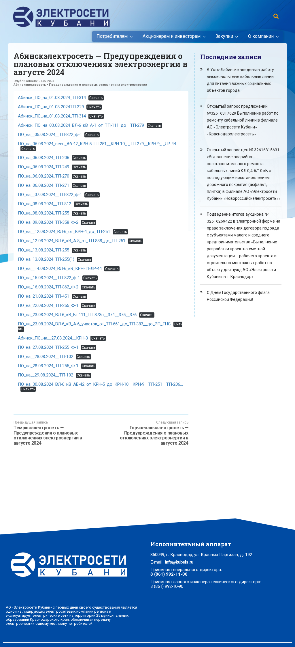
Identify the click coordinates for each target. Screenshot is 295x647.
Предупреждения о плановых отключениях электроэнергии (98, 85)
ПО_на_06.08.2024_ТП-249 (43, 166)
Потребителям (112, 36)
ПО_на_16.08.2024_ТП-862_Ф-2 (48, 287)
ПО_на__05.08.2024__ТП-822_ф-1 (50, 134)
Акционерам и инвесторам (172, 36)
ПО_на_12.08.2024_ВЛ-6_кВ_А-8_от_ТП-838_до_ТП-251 (71, 240)
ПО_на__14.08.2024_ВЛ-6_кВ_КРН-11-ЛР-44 (60, 268)
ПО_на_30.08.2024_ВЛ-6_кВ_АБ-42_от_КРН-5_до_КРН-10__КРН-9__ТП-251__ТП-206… (100, 384)
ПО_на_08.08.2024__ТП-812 (44, 203)
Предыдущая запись (48, 432)
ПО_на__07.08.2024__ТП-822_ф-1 (50, 194)
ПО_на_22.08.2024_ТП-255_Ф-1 (48, 305)
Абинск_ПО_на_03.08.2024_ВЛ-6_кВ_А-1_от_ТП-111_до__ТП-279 (81, 125)
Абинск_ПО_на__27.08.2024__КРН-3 (53, 338)
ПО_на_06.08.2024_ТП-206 (43, 157)
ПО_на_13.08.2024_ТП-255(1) (46, 259)
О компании (261, 36)
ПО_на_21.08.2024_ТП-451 (43, 296)
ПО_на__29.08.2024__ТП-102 (45, 375)
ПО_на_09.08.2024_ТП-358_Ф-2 (48, 222)
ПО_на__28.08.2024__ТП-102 (45, 356)
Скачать (96, 98)
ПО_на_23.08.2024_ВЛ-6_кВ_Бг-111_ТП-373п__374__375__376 (77, 314)
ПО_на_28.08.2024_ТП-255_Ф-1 (48, 365)
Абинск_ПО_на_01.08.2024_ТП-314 (52, 97)
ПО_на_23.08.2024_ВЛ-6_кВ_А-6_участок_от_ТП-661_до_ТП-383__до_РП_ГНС (94, 324)
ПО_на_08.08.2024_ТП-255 (43, 213)
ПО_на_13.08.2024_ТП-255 (43, 250)
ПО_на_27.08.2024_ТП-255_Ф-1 (48, 347)
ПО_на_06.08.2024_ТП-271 (43, 185)
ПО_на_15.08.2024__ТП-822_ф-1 (49, 277)
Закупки (224, 36)
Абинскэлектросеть (30, 85)
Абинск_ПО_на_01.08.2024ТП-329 (51, 106)
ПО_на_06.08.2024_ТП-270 (43, 176)
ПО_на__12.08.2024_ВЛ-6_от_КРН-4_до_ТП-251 (64, 231)
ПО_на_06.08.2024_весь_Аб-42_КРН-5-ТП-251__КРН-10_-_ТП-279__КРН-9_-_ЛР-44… (98, 143)
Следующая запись (154, 432)
